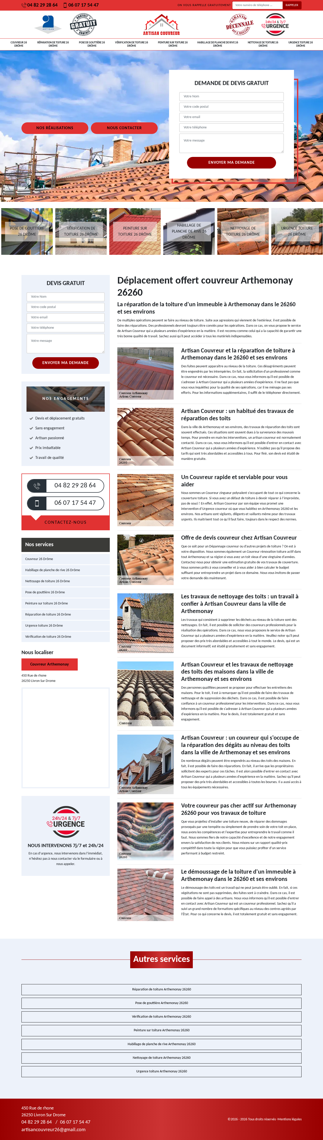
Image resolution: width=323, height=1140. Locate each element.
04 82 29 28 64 (42, 5)
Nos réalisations (54, 128)
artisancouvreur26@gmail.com (53, 1129)
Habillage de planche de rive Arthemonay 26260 (162, 1044)
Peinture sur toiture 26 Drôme (173, 44)
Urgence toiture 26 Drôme (300, 44)
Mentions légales (290, 1119)
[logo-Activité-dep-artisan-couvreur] (161, 24)
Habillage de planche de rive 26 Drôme (217, 44)
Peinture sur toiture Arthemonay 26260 (162, 1030)
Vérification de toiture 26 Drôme (131, 44)
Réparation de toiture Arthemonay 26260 (161, 989)
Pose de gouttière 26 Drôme (92, 44)
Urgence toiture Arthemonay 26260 (161, 1071)
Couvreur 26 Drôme (19, 44)
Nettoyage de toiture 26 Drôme (263, 44)
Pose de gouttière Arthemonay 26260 (161, 1003)
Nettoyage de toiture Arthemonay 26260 (162, 1058)
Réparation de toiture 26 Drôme (53, 44)
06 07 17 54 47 (83, 5)
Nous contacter (124, 128)
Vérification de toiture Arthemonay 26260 (161, 1017)
